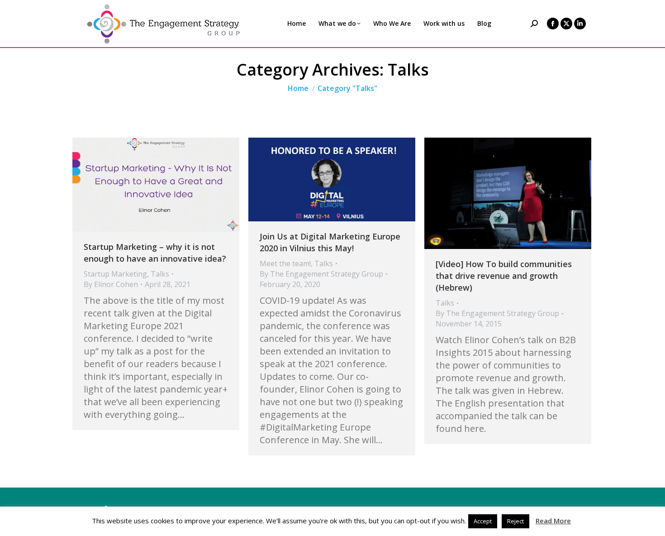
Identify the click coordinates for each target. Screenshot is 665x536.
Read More (553, 520)
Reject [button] (515, 521)
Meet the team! (285, 263)
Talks (160, 274)
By (111, 284)
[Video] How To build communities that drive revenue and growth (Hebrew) (504, 275)
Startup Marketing (115, 274)
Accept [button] (483, 521)
